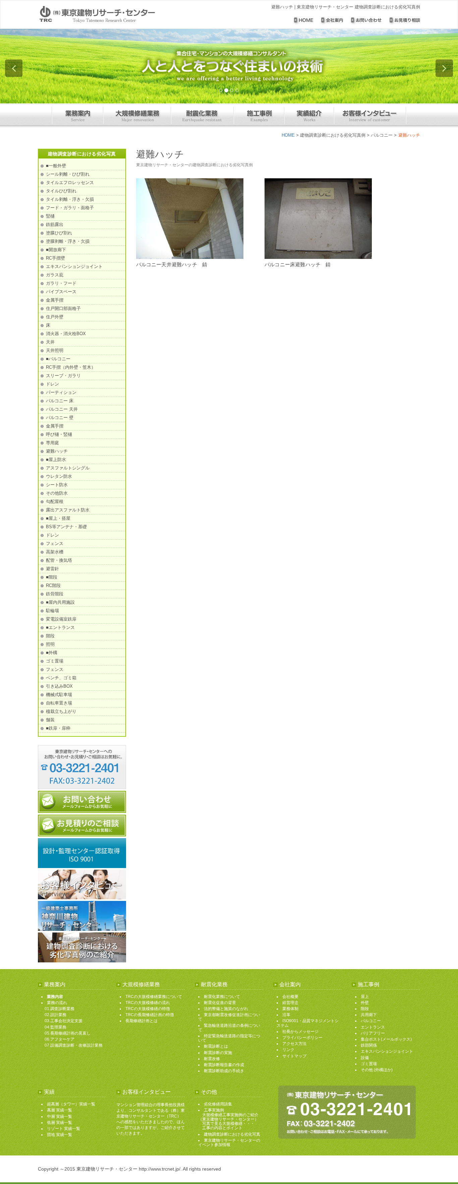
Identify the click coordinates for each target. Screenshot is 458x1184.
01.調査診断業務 (59, 1008)
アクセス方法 (294, 1043)
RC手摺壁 (55, 258)
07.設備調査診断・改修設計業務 (74, 1045)
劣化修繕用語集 (218, 1104)
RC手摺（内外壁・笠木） (71, 367)
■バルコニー (58, 358)
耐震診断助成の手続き (224, 1070)
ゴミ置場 (54, 661)
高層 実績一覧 (59, 1110)
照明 (50, 644)
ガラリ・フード (61, 283)
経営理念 (290, 1002)
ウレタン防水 (59, 476)
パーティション (61, 392)
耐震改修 (212, 1058)
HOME (288, 135)
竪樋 (50, 216)
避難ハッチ (57, 451)
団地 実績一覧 (59, 1134)
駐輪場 (52, 610)
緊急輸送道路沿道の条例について (229, 1027)
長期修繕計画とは (141, 1020)
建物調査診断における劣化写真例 (332, 135)
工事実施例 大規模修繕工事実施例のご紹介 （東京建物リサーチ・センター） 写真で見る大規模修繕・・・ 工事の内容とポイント (228, 1119)
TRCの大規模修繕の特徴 (147, 1008)
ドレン (52, 383)
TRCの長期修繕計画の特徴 (149, 1014)
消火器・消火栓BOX (66, 333)
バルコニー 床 (59, 400)
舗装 (50, 719)
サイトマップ (294, 1056)
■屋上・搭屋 (58, 518)
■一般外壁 (56, 165)
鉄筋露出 (54, 224)
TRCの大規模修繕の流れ (147, 1002)
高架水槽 (54, 551)
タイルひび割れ (61, 190)
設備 (365, 1057)
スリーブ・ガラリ (63, 375)
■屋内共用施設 (60, 602)
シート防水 (57, 484)
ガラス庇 (54, 274)
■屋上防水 (56, 459)
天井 (50, 342)
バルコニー (382, 135)
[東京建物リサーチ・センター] (114, 14)
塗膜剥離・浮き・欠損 (68, 241)
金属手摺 (54, 300)
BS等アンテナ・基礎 (66, 526)
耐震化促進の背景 (220, 1002)
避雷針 (52, 568)
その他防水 (57, 493)
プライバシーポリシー (302, 1037)
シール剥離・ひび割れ (68, 174)
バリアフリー (373, 1033)
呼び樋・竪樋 (59, 434)
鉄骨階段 (54, 593)
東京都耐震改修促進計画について (229, 1016)
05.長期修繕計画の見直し (68, 1033)
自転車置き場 (59, 702)
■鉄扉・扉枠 (58, 728)
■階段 (51, 577)
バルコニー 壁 (59, 417)
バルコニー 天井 (62, 409)
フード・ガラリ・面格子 (70, 207)
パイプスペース (61, 291)
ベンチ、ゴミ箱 (61, 677)
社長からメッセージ (300, 1031)
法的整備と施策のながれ (226, 1008)
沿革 (286, 1014)
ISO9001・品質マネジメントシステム (308, 1023)
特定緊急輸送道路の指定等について (229, 1038)
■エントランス (60, 627)
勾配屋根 (54, 501)
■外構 (51, 652)
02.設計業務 (55, 1014)
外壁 (365, 1002)
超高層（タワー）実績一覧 (71, 1104)
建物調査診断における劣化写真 (232, 1134)
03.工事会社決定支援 (63, 1020)
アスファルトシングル (68, 467)
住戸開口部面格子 (63, 308)
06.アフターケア (59, 1039)
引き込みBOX (59, 686)
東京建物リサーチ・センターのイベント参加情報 (229, 1142)
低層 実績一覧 (59, 1122)
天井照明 (54, 350)
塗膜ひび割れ (59, 232)
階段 (50, 635)
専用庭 (52, 442)
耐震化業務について (222, 996)
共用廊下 (369, 1014)
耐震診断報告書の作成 (224, 1064)
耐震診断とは (216, 1046)
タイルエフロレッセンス (70, 182)
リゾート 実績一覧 (63, 1128)
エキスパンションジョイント (74, 266)
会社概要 (290, 996)
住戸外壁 (54, 316)
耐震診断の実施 (218, 1052)
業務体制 (290, 1008)
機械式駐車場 (59, 694)
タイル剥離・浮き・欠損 (70, 199)
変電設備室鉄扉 (61, 619)
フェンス (54, 543)
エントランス (373, 1027)
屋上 (365, 996)
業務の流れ (57, 1002)
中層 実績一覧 (59, 1116)
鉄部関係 (369, 1045)
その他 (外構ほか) (377, 1069)
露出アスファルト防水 (68, 509)
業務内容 (55, 996)
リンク (288, 1049)
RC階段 (53, 585)
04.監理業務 (55, 1027)
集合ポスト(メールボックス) (386, 1039)
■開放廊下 (56, 249)
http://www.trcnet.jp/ (159, 1169)
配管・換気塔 (59, 560)
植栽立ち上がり (61, 711)
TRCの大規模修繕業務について (153, 996)
